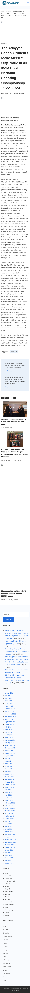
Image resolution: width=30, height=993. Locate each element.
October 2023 (9, 782)
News (7, 897)
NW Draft (8, 899)
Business (4, 43)
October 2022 (9, 813)
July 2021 (8, 852)
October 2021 (9, 845)
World (7, 915)
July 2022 (8, 821)
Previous (9, 371)
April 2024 (8, 766)
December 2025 (10, 714)
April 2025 (8, 735)
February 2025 (10, 740)
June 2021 (8, 855)
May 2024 (8, 764)
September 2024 (10, 753)
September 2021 (10, 847)
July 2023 (8, 790)
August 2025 (9, 724)
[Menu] (28, 3)
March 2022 (9, 832)
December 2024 (10, 745)
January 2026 (9, 711)
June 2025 (8, 730)
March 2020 (9, 858)
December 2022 (10, 808)
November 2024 (10, 748)
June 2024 (8, 761)
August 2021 (9, 850)
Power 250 (8, 902)
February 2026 (10, 709)
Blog (6, 873)
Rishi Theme (16, 990)
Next (6, 387)
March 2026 (9, 706)
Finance (7, 884)
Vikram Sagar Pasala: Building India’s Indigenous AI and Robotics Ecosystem (17, 651)
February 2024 (10, 771)
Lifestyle (7, 889)
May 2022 (8, 826)
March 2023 (9, 800)
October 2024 (10, 750)
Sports (7, 907)
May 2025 (8, 732)
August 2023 (9, 787)
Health (7, 886)
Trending (8, 912)
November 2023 (10, 779)
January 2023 (9, 805)
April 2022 (8, 829)
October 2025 (9, 719)
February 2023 (10, 803)
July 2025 (8, 727)
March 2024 (9, 769)
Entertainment (10, 881)
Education (8, 878)
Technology (9, 910)
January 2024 (9, 774)
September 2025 (10, 722)
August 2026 (9, 693)
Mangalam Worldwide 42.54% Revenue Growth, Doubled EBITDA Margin (13, 593)
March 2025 (9, 737)
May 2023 (8, 795)
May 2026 (8, 701)
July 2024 (8, 758)
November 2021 (10, 842)
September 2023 (10, 784)
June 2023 (8, 792)
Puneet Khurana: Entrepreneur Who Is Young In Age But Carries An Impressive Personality (15, 365)
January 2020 (9, 863)
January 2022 (9, 837)
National (7, 894)
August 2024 (9, 756)
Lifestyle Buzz (9, 891)
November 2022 (10, 811)
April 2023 (8, 798)
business (14, 352)
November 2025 (10, 716)
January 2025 (9, 743)
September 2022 (10, 816)
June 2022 (8, 824)
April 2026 (8, 703)
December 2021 (10, 839)
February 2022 (10, 834)
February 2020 (10, 860)
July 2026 (8, 695)
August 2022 (9, 819)
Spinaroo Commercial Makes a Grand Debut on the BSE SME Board (13, 421)
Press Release (9, 905)
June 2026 (8, 698)
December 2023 (10, 777)
